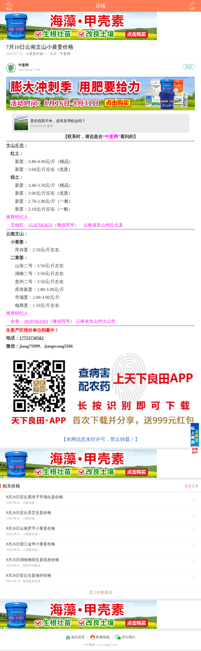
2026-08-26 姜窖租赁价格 (23, 581)
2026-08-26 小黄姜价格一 (23, 534)
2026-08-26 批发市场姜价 (23, 565)
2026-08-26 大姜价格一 (22, 502)
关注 (188, 67)
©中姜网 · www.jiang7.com (100, 645)
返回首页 (78, 637)
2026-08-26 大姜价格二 (22, 518)
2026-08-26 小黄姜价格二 (23, 549)
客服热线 (102, 637)
